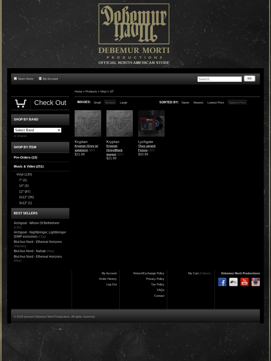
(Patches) (20, 246)
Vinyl (103, 91)
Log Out (111, 284)
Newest (198, 102)
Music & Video (29, 166)
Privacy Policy (155, 278)
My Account (50, 78)
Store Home (25, 78)
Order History (108, 278)
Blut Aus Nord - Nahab (30, 251)
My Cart (193, 273)
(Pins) (50, 251)
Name (185, 102)
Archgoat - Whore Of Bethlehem (36, 223)
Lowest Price (215, 102)
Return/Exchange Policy (148, 273)
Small (97, 102)
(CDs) (18, 227)
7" (23, 180)
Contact (159, 295)
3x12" (25, 203)
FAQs (160, 289)
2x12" (26, 197)
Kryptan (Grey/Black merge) (114, 150)
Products (91, 91)
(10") (92, 150)
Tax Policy (157, 284)
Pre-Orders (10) (25, 157)
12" (24, 191)
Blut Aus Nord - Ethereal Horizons (38, 242)
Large (123, 102)
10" (112, 91)
